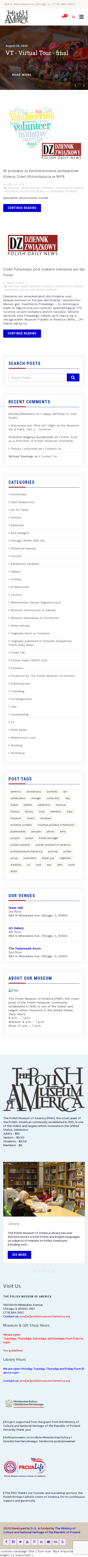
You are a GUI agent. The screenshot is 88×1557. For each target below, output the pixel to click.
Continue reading (22, 208)
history (14, 811)
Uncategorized (21, 699)
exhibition (44, 804)
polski (67, 851)
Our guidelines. (13, 1350)
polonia (53, 851)
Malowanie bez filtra (25, 425)
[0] (61, 17)
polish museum (20, 844)
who (60, 864)
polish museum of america (53, 844)
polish (29, 838)
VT (13, 722)
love (41, 811)
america (15, 791)
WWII (13, 871)
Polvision (17, 668)
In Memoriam (20, 587)
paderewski (18, 831)
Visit (14, 706)
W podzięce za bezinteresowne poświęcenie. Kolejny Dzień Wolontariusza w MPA (41, 174)
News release (30, 188)
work (71, 864)
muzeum (45, 818)
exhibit (27, 804)
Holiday (16, 579)
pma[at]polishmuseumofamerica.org (45, 1316)
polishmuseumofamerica (26, 851)
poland (14, 838)
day (67, 798)
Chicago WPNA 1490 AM (28, 540)
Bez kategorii (20, 533)
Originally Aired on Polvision (30, 633)
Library (14, 1224)
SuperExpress (20, 683)
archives (52, 791)
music (31, 818)
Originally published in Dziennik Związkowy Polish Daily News (40, 643)
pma (63, 831)
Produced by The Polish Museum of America (43, 675)
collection (53, 798)
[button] (34, 1271)
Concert (16, 556)
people (36, 831)
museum (15, 818)
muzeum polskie (21, 824)
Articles (14, 188)
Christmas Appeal (23, 548)
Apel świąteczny (22, 502)
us (28, 864)
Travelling (17, 691)
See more (19, 1254)
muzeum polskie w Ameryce (56, 824)
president (29, 858)
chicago (36, 798)
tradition (15, 864)
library (29, 811)
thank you (48, 858)
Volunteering (54, 191)
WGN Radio (19, 730)
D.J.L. (34, 1528)
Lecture (16, 594)
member (55, 811)
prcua (14, 858)
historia (61, 804)
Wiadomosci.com (23, 737)
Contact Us (53, 448)
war (49, 864)
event (14, 804)
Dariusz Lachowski (24, 448)
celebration (17, 798)
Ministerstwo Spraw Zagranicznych (36, 602)
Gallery (16, 571)
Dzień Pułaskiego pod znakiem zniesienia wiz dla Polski (44, 272)
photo (50, 831)
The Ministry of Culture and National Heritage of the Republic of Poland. (42, 1530)
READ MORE (21, 74)
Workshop (18, 753)
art (65, 791)
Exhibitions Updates (25, 563)
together (65, 858)
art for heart (20, 509)
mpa (69, 811)
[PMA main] (16, 17)
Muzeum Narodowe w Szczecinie (35, 618)
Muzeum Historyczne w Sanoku (33, 610)
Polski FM (18, 652)
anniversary (33, 791)
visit (38, 864)
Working (71, 191)
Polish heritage (48, 838)
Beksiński (17, 525)
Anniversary (19, 494)
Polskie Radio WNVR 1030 (29, 660)
